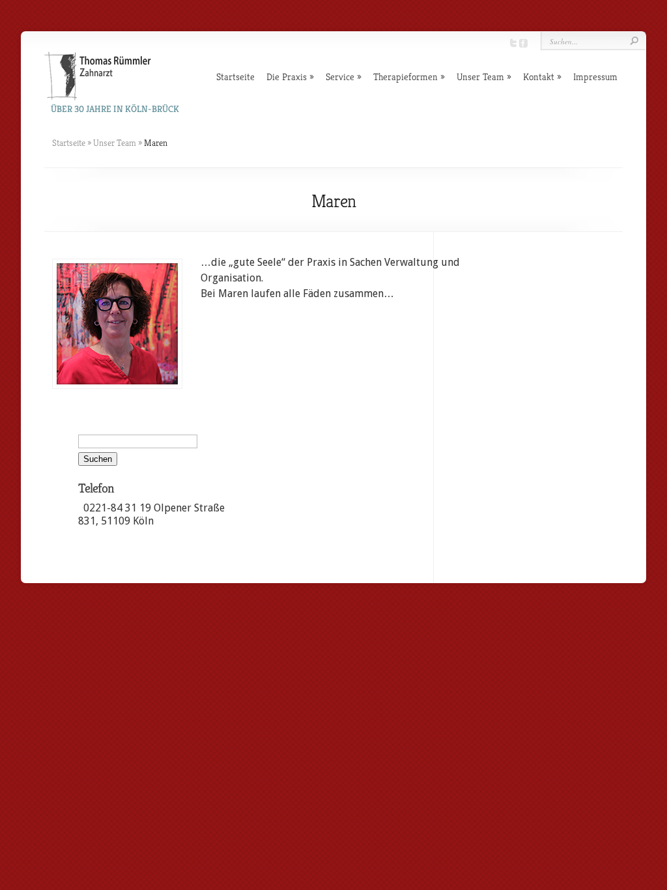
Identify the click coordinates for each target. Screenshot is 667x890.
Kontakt (538, 76)
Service (340, 76)
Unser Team (480, 76)
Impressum (595, 76)
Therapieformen (405, 76)
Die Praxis (286, 76)
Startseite (235, 76)
